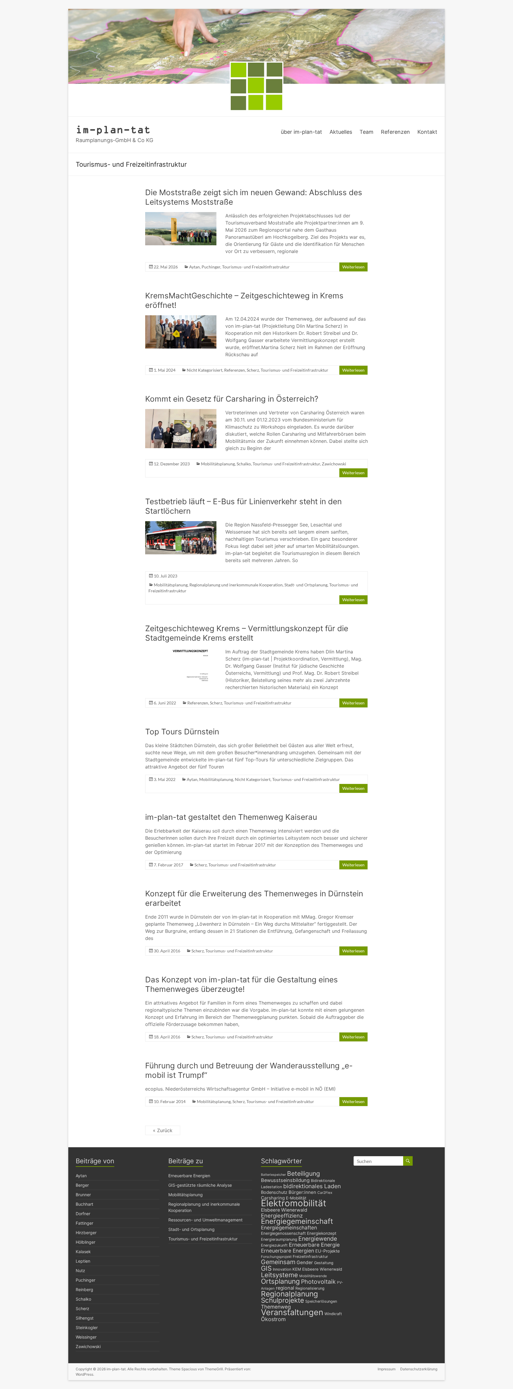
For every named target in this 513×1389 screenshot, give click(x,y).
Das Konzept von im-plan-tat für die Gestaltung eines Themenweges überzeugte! (241, 984)
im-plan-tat (113, 129)
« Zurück (162, 1130)
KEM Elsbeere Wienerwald (317, 1269)
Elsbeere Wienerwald (284, 1210)
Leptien (83, 1261)
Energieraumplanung (279, 1239)
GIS (266, 1268)
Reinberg (84, 1289)
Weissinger (86, 1336)
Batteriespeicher (273, 1175)
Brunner (83, 1194)
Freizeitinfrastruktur (310, 1256)
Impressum (386, 1369)
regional (285, 1288)
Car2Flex (324, 1193)
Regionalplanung (289, 1293)
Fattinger (84, 1223)
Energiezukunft (274, 1245)
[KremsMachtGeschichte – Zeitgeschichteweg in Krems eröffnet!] (180, 318)
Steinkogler (87, 1327)
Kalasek (83, 1251)
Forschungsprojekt (276, 1257)
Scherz (253, 370)
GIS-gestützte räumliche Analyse (200, 1185)
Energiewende (317, 1238)
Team (366, 132)
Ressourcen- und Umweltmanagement (205, 1219)
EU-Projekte (327, 1250)
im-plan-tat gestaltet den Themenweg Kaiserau (231, 817)
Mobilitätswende (313, 1276)
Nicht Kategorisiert (204, 370)
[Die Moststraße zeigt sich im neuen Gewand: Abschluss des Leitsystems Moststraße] (180, 215)
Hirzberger (86, 1232)
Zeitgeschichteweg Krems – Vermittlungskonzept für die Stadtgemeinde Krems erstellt (246, 633)
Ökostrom (273, 1319)
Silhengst (85, 1317)
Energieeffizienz (282, 1215)
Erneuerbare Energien (189, 1175)
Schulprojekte (282, 1300)
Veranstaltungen (292, 1312)
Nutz (80, 1270)
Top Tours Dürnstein (182, 731)
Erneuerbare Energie (314, 1245)
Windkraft (333, 1314)
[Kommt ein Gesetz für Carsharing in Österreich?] (180, 412)
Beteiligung (303, 1173)
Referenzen (395, 132)
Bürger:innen (302, 1192)
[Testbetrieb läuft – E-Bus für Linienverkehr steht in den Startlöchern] (180, 524)
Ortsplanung (280, 1281)
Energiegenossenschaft (283, 1233)
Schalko (244, 463)
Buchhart (84, 1204)
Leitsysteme (279, 1275)
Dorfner (83, 1213)
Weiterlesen (353, 266)
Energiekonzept (321, 1233)
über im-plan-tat (301, 132)
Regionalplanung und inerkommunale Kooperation (236, 584)
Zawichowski (334, 463)
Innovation (282, 1269)
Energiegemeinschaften (289, 1228)
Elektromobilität (293, 1203)
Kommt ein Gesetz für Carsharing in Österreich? (231, 398)
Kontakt (427, 132)
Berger (82, 1185)
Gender (305, 1262)
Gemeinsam (278, 1262)
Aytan (194, 266)
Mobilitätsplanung (218, 463)
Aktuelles (341, 132)
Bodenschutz (274, 1192)
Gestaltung (323, 1263)
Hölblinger (85, 1242)
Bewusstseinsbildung (285, 1180)
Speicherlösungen (321, 1301)
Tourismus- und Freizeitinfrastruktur (256, 266)
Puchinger (211, 266)
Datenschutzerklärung (418, 1369)
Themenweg (276, 1307)
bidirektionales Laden (312, 1186)
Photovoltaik (318, 1281)
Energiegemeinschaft (297, 1221)
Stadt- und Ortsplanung (305, 584)
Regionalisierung (309, 1288)
